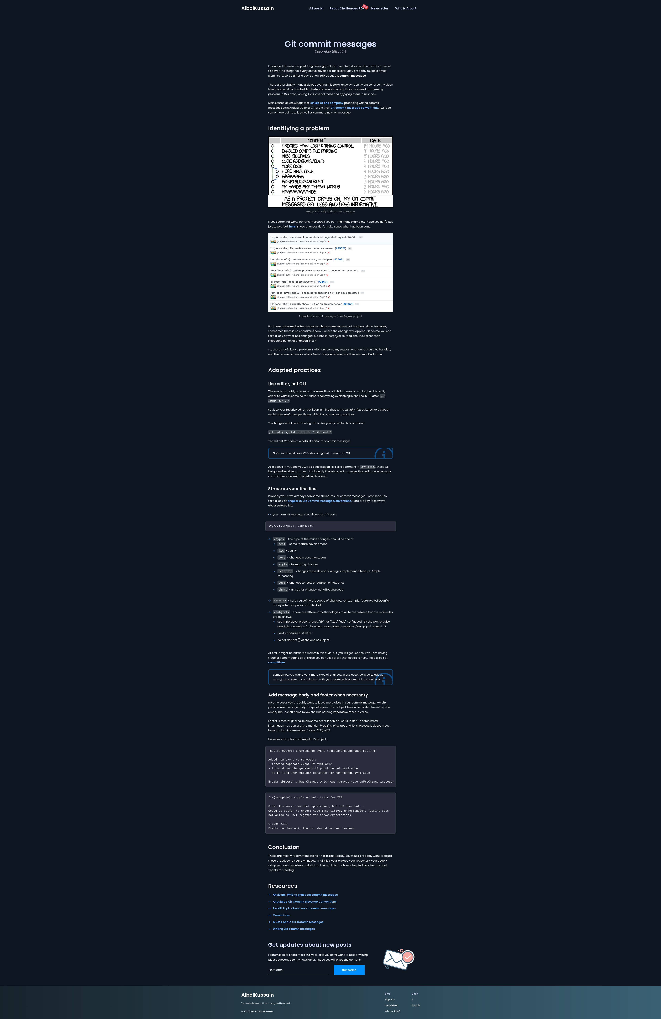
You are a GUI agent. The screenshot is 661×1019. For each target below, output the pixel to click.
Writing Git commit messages (294, 929)
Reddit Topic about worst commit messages (304, 908)
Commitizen (281, 915)
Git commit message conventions (354, 108)
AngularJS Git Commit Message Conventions (319, 501)
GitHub (416, 1005)
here (292, 227)
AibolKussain (257, 8)
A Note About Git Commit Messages (298, 922)
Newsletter (379, 8)
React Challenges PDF (347, 8)
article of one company (326, 103)
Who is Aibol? (405, 8)
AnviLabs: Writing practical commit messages (305, 895)
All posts (316, 8)
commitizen (276, 662)
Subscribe (349, 970)
